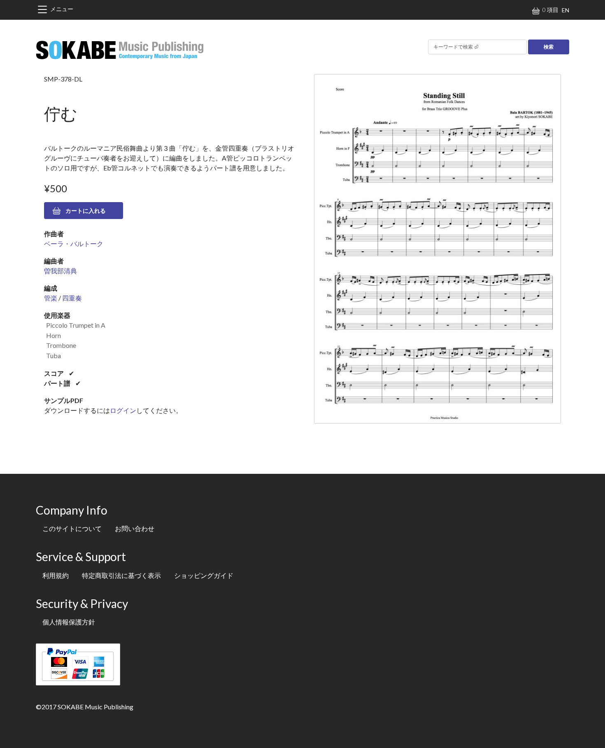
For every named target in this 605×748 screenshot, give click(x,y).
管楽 (50, 298)
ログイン (123, 410)
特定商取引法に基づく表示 (121, 575)
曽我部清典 (60, 271)
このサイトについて (72, 528)
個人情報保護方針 (68, 622)
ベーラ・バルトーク (73, 243)
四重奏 (72, 298)
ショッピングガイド (203, 575)
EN (565, 10)
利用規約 (55, 575)
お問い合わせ (134, 528)
